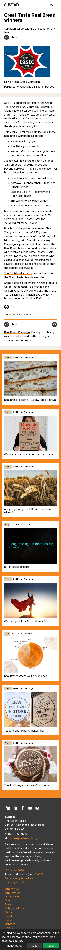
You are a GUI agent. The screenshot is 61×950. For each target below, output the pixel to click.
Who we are (12, 888)
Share (14, 37)
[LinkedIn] (15, 808)
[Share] (6, 37)
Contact (10, 924)
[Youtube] (30, 808)
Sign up (9, 928)
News (7, 81)
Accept (51, 945)
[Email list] (37, 808)
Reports (10, 912)
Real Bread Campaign (27, 81)
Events (9, 916)
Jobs (8, 920)
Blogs (8, 904)
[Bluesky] (8, 808)
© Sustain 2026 (14, 870)
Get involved (12, 896)
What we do (12, 892)
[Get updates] (54, 324)
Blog (7, 524)
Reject (35, 945)
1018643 (38, 874)
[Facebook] (23, 808)
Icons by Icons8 (15, 882)
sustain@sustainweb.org (22, 838)
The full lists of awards (18, 273)
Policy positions (14, 908)
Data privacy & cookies (19, 878)
